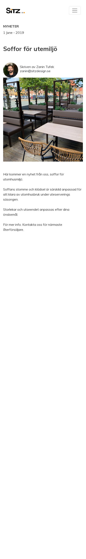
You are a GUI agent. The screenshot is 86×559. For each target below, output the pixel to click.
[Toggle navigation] (75, 10)
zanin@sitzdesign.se (35, 71)
